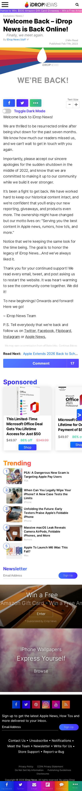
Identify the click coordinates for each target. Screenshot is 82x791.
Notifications (61, 740)
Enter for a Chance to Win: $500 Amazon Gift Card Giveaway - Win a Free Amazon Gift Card (41, 10)
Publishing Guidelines (59, 770)
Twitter (30, 330)
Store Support (29, 752)
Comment (53, 363)
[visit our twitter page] (26, 705)
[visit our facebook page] (16, 705)
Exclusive (8, 15)
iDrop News (31, 779)
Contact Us (16, 740)
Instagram (11, 336)
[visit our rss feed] (66, 705)
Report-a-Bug (53, 752)
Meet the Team (18, 746)
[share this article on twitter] (22, 103)
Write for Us (63, 746)
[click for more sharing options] (36, 103)
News (19, 15)
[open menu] (5, 4)
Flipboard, (64, 330)
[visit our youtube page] (56, 705)
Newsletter (42, 746)
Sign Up (68, 575)
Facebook (46, 330)
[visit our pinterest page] (36, 705)
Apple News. (35, 336)
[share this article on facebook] (9, 103)
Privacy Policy (26, 766)
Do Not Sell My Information (29, 770)
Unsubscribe (38, 740)
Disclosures (43, 773)
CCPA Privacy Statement (50, 766)
